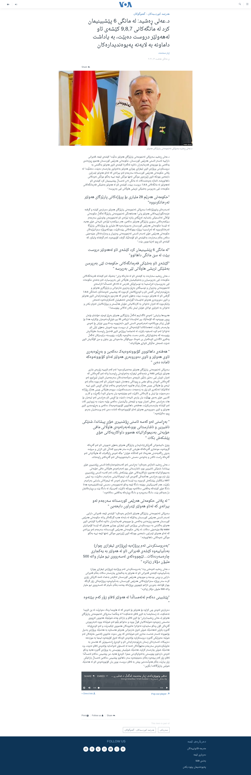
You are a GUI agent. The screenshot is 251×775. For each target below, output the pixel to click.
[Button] (86, 67)
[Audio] (16, 4)
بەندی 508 (201, 761)
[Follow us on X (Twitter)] (116, 749)
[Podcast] (92, 749)
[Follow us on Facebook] (123, 749)
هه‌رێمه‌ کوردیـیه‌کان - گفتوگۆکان (151, 13)
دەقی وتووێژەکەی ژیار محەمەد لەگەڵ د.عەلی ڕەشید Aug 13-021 (130, 675)
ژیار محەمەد (164, 53)
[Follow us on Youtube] (110, 749)
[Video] (8, 4)
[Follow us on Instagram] (104, 749)
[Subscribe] (85, 749)
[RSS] (98, 749)
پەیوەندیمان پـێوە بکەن (194, 767)
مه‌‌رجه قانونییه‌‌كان (196, 749)
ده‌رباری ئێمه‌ (199, 755)
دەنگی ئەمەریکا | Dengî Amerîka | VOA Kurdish (142, 679)
